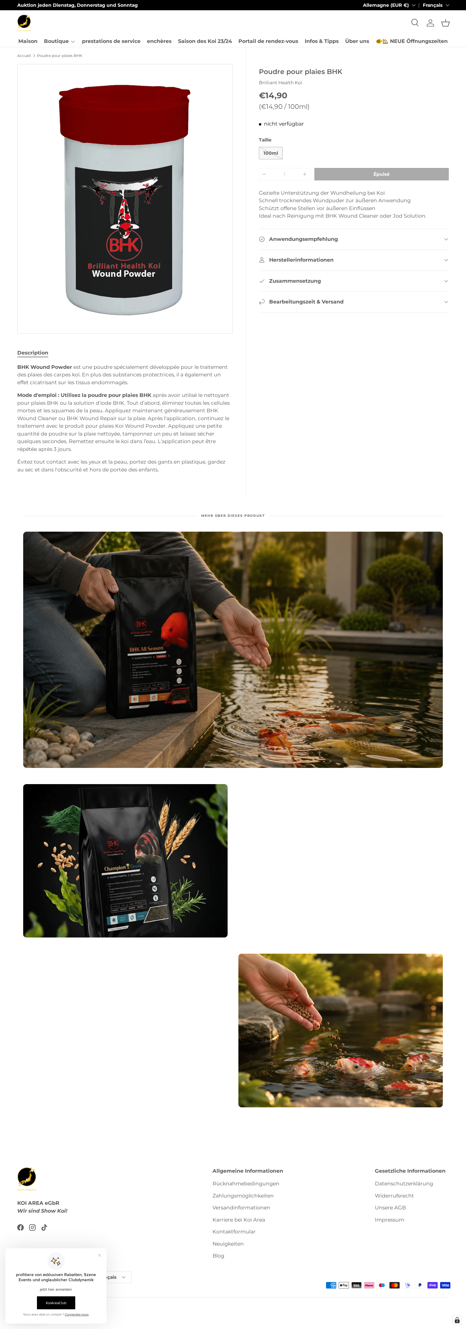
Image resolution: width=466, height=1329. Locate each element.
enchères (159, 41)
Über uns (357, 41)
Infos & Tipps (322, 41)
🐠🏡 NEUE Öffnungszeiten (412, 41)
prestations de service (111, 41)
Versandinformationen (241, 1208)
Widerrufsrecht (394, 1196)
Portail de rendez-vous (268, 41)
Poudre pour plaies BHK (59, 56)
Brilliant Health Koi (280, 82)
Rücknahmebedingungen (246, 1183)
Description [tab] (32, 353)
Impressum (389, 1220)
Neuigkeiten (228, 1244)
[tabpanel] (125, 418)
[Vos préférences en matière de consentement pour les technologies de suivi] (457, 1320)
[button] (445, 23)
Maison (27, 41)
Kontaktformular (234, 1232)
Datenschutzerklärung (404, 1183)
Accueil (24, 56)
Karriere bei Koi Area (239, 1220)
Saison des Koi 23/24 (205, 41)
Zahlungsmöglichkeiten (243, 1196)
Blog (218, 1256)
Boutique (56, 41)
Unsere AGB (390, 1208)
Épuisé (382, 174)
